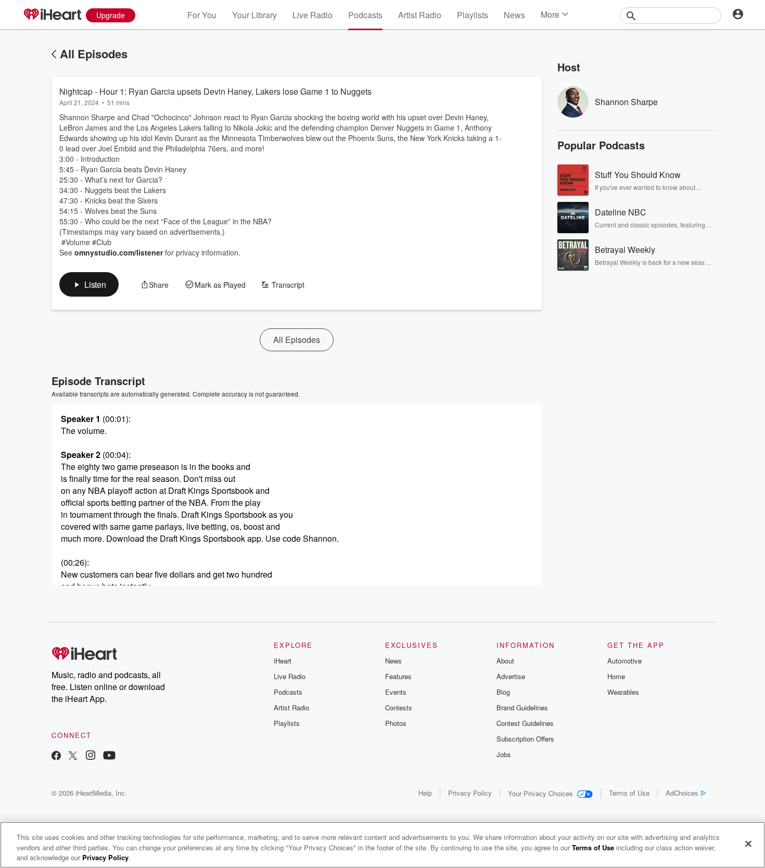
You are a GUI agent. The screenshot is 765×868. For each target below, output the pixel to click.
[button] (89, 284)
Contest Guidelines (525, 723)
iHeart (282, 661)
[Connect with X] (73, 756)
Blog (503, 692)
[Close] (748, 843)
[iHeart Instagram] (90, 756)
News (514, 15)
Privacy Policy (470, 793)
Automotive (624, 661)
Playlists (472, 15)
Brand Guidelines (522, 707)
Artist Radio (419, 15)
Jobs (503, 754)
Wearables (623, 692)
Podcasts (365, 15)
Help (425, 793)
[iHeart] (52, 15)
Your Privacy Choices (540, 793)
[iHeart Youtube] (109, 756)
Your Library (254, 15)
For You (201, 15)
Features (398, 676)
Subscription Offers (525, 739)
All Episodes (94, 53)
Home (616, 676)
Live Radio (312, 15)
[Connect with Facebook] (56, 756)
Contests (398, 707)
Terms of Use (629, 793)
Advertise (510, 676)
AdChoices (682, 793)
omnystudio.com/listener (118, 252)
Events (395, 692)
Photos (395, 723)
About (505, 661)
